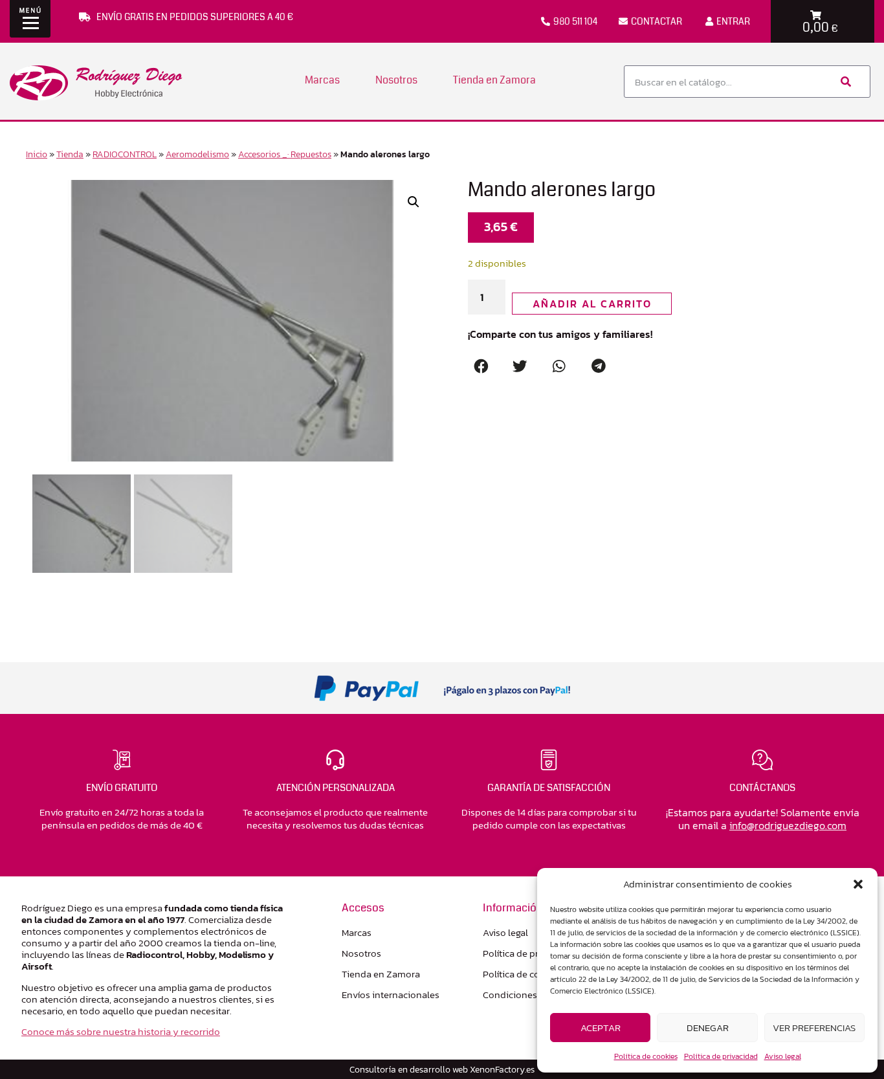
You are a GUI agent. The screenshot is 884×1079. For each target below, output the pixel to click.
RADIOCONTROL (125, 154)
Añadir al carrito (592, 303)
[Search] (844, 81)
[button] (858, 884)
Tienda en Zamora (494, 79)
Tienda (69, 154)
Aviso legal (782, 1056)
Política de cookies (646, 1056)
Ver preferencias (814, 1027)
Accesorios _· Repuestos (284, 154)
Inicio (36, 154)
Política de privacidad (721, 1056)
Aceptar (600, 1027)
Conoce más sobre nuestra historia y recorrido (120, 1031)
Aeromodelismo (197, 154)
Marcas (322, 79)
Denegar (708, 1027)
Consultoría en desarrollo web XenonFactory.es (442, 1069)
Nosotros (396, 79)
